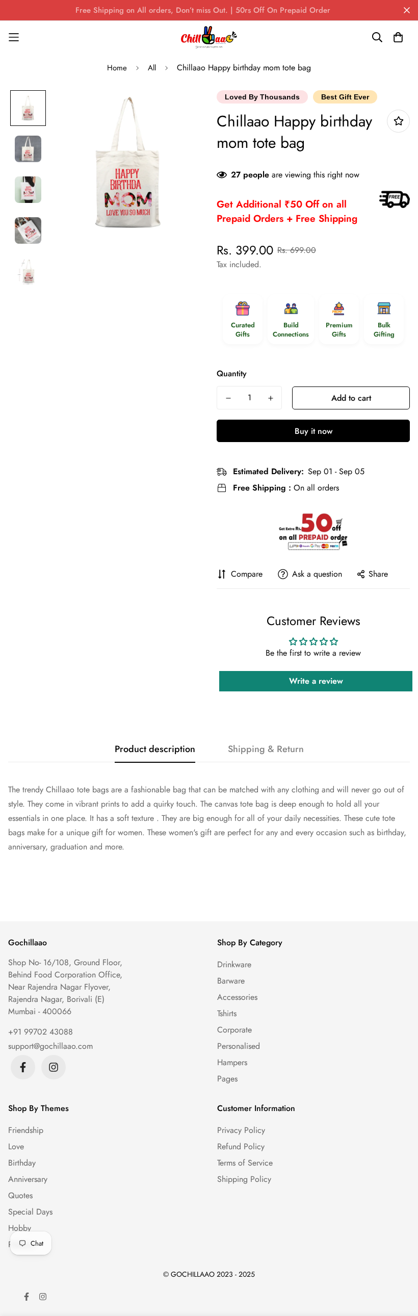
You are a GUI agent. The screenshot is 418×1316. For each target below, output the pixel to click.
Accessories (237, 997)
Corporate (234, 1030)
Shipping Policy (244, 1179)
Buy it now (313, 431)
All (152, 67)
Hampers (232, 1062)
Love (16, 1146)
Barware (231, 981)
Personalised (238, 1046)
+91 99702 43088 (40, 1032)
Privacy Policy (241, 1130)
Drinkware (234, 964)
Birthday (22, 1163)
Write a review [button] (316, 681)
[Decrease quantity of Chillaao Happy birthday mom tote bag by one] (228, 398)
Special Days (30, 1212)
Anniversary (27, 1179)
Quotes (20, 1195)
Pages (227, 1079)
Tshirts (227, 1013)
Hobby (19, 1228)
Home (117, 67)
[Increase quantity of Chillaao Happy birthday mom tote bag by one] (270, 398)
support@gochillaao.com (50, 1046)
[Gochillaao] (209, 37)
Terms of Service (245, 1163)
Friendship (25, 1130)
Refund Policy (241, 1146)
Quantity (232, 373)
